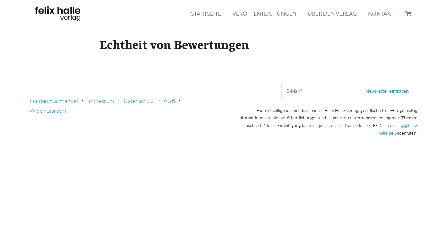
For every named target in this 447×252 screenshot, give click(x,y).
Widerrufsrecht (48, 111)
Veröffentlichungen (264, 13)
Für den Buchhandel (54, 101)
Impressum (100, 101)
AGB (169, 101)
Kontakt (381, 13)
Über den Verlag (332, 13)
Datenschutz (139, 101)
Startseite (206, 13)
